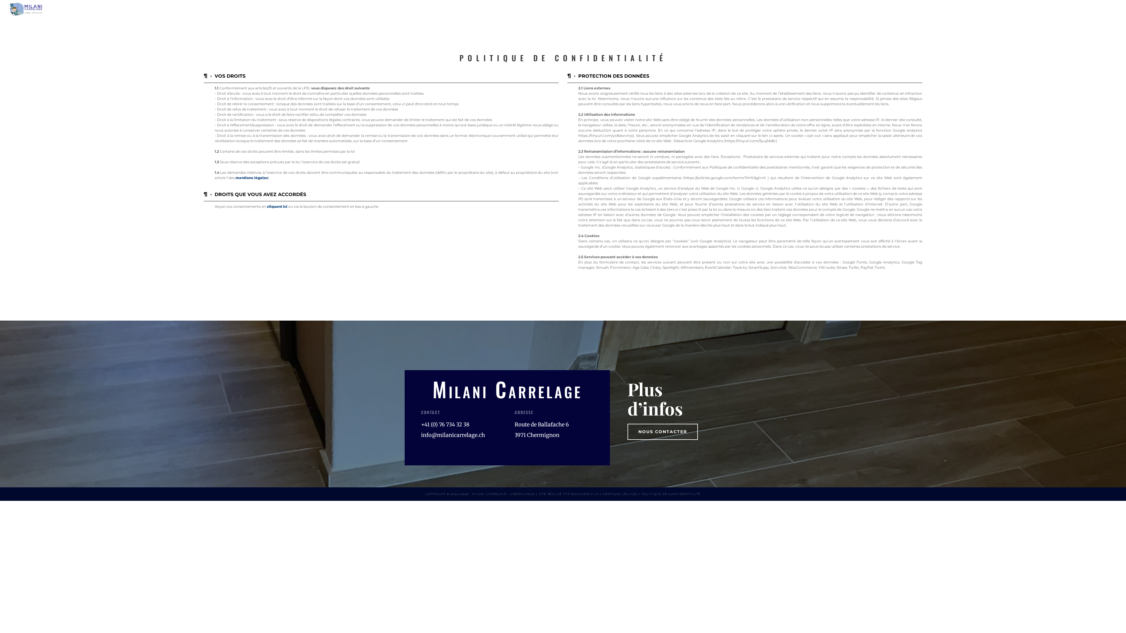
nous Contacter (662, 431)
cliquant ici (277, 206)
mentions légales (251, 178)
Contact (1104, 9)
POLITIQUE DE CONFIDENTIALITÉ (671, 494)
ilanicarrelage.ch (453, 435)
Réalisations (1062, 9)
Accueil (945, 9)
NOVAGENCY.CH (585, 494)
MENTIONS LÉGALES (620, 494)
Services (1015, 9)
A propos (979, 9)
